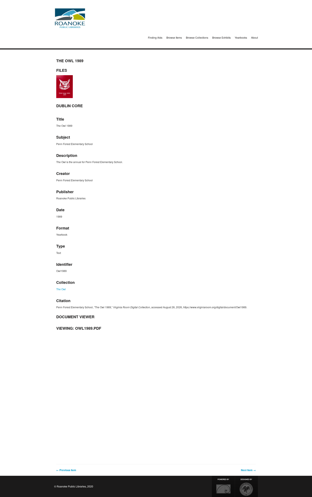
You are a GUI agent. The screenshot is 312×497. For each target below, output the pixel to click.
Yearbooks (241, 37)
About (254, 37)
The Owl (61, 289)
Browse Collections (197, 37)
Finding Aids (155, 37)
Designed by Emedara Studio (246, 486)
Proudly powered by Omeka (223, 486)
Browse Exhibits (221, 37)
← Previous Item (66, 470)
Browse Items (174, 37)
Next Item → (248, 470)
